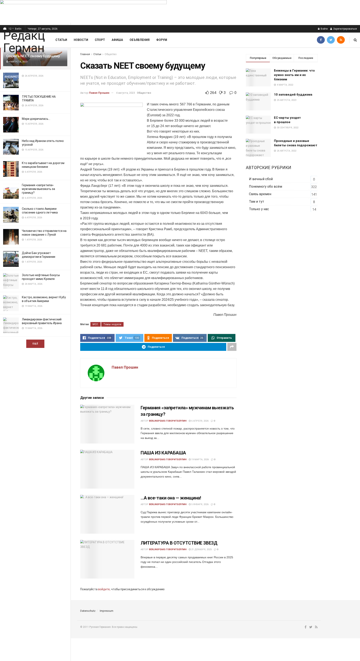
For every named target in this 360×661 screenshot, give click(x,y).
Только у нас (259, 209)
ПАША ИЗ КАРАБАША (163, 452)
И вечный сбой (261, 179)
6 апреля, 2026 (200, 421)
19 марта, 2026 (200, 459)
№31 (95, 324)
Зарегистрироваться (344, 28)
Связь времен (260, 194)
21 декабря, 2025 (201, 549)
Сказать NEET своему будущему (33, 56)
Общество (110, 54)
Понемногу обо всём (265, 186)
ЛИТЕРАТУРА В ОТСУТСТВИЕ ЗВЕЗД (179, 543)
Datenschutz (87, 610)
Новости (81, 40)
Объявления (140, 40)
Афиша (117, 40)
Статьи (61, 40)
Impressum (106, 610)
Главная (85, 54)
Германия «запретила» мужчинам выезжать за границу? (38, 188)
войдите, (104, 589)
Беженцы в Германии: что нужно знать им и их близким (294, 75)
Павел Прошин (99, 92)
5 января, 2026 (200, 504)
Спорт (100, 40)
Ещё (35, 343)
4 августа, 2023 (125, 92)
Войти (324, 28)
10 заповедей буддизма (293, 94)
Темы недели (112, 324)
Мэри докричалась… (36, 118)
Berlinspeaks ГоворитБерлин (167, 421)
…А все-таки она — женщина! (171, 497)
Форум (161, 40)
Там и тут (256, 201)
